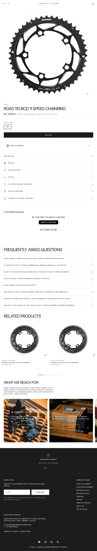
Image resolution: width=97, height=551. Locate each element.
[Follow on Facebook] (39, 542)
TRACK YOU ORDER (83, 484)
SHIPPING (80, 496)
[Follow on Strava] (58, 542)
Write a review (48, 222)
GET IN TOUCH (81, 509)
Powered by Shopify (58, 547)
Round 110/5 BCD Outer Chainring (64, 362)
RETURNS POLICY (83, 493)
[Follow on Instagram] (45, 542)
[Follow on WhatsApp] (51, 542)
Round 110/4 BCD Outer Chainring (16, 362)
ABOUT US (80, 506)
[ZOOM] (87, 93)
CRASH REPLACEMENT (84, 487)
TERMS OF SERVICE (83, 503)
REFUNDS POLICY (83, 490)
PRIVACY (79, 500)
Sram (6, 104)
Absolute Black (8, 360)
